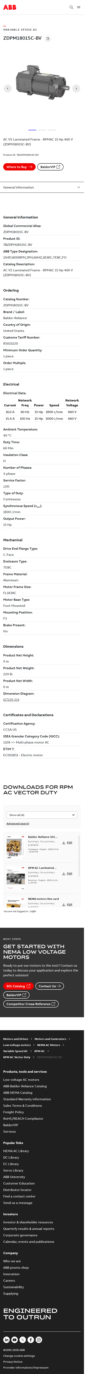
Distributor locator (17, 1190)
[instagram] (39, 1340)
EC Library (11, 1164)
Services (9, 1131)
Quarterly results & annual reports (28, 1229)
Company (10, 1253)
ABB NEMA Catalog (17, 1093)
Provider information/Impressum (26, 1367)
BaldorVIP (47, 167)
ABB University (14, 1177)
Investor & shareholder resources (28, 1222)
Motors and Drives (15, 1039)
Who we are (12, 1261)
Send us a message (17, 1203)
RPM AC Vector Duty (16, 1057)
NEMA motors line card (43, 899)
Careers (9, 1280)
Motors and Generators (50, 1039)
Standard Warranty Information (27, 1099)
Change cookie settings (19, 1356)
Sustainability (13, 1287)
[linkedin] (6, 1340)
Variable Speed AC (15, 1051)
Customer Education (19, 1183)
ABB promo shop (16, 1267)
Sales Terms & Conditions (22, 1105)
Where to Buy (16, 167)
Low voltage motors (17, 1045)
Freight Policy (13, 1112)
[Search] (71, 7)
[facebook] (31, 1340)
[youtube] (14, 1340)
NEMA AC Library (16, 1151)
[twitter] (22, 1340)
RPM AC (39, 1051)
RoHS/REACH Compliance (23, 1118)
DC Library (11, 1157)
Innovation (11, 1274)
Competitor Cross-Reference (28, 1004)
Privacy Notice (12, 1361)
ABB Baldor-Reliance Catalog (25, 1086)
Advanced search (17, 823)
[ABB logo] (9, 7)
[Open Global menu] (79, 7)
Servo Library (13, 1170)
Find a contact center (19, 1196)
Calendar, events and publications (28, 1242)
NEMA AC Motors (48, 1045)
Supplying (10, 1293)
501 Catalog (15, 986)
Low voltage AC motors (21, 1080)
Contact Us (47, 986)
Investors (10, 1214)
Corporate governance (20, 1235)
